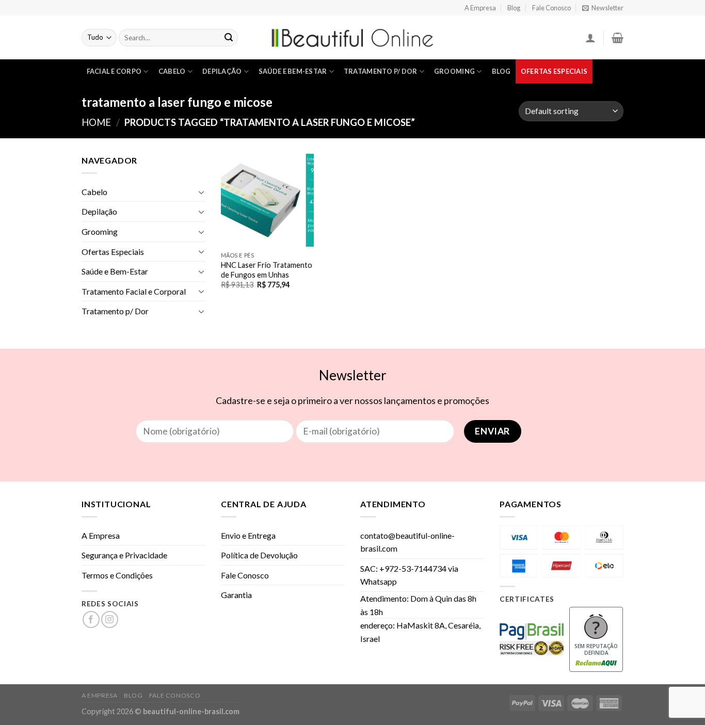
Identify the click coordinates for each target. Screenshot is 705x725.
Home (96, 122)
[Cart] (617, 37)
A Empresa (480, 8)
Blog (513, 8)
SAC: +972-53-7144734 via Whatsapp (409, 575)
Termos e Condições (117, 575)
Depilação (222, 71)
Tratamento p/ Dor (380, 71)
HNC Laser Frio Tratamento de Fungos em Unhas (266, 270)
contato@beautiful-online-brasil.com (407, 542)
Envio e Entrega (248, 535)
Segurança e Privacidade (124, 555)
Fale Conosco (551, 8)
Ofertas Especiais (554, 71)
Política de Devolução (259, 555)
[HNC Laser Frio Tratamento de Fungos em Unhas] (267, 200)
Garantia (236, 595)
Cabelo (172, 71)
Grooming (454, 71)
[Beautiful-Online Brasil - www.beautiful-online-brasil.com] (352, 37)
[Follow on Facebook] (91, 619)
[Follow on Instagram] (109, 619)
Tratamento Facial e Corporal (134, 291)
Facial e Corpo (114, 71)
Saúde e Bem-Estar (293, 71)
